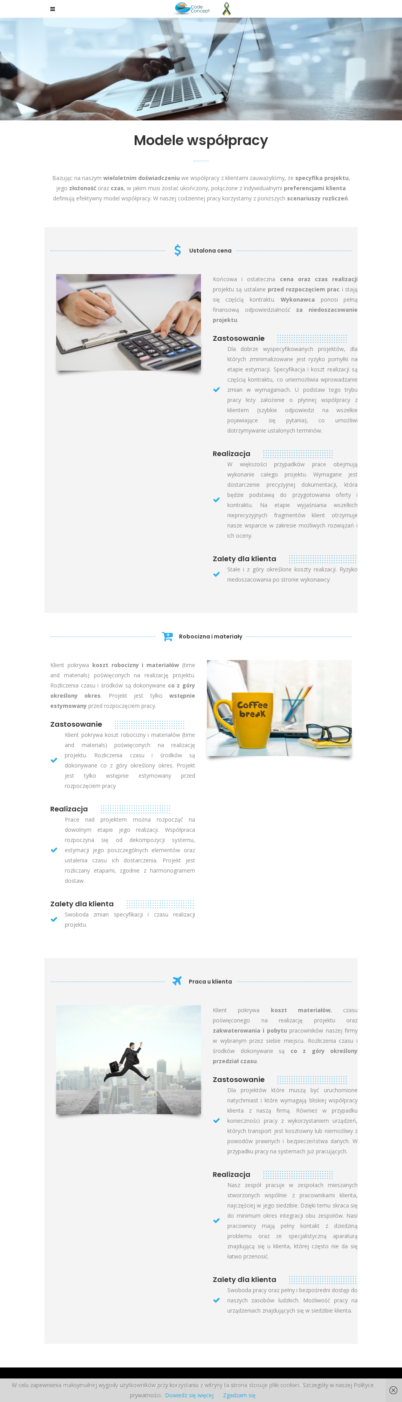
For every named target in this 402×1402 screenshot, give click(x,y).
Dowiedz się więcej (189, 1395)
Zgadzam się (239, 1395)
